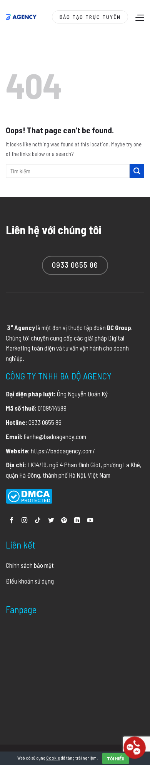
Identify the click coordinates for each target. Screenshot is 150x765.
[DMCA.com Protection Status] (29, 495)
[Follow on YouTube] (90, 520)
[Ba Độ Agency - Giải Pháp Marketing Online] (21, 17)
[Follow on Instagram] (24, 520)
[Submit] (137, 171)
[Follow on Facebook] (11, 520)
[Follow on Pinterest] (64, 520)
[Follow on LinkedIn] (77, 520)
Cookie (53, 757)
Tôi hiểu (116, 758)
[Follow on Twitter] (51, 520)
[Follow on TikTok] (37, 520)
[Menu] (138, 17)
